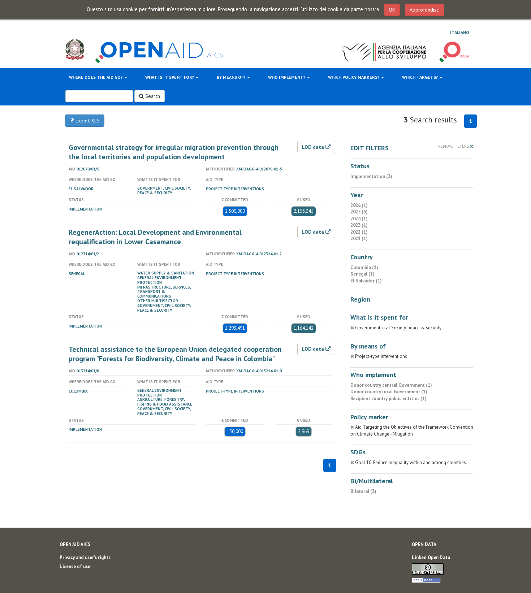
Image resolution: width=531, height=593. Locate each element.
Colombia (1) (364, 267)
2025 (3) (359, 212)
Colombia (78, 391)
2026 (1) (359, 205)
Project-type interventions (235, 188)
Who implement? (287, 77)
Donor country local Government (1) (388, 392)
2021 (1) (359, 238)
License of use (75, 566)
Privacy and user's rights (85, 557)
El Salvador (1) (366, 281)
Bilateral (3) (363, 491)
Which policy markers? (354, 77)
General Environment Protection (159, 280)
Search (152, 96)
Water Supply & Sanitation (165, 273)
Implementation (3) (371, 176)
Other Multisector (157, 300)
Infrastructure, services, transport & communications (164, 292)
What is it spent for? (170, 77)
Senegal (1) (362, 274)
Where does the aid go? (96, 77)
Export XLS (87, 120)
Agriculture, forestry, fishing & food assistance (164, 402)
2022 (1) (359, 232)
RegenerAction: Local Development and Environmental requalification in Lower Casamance (155, 237)
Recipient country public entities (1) (388, 398)
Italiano (459, 32)
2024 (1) (359, 219)
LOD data (313, 147)
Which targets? (420, 77)
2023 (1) (359, 225)
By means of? (231, 77)
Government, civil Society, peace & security (164, 190)
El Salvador (81, 188)
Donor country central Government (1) (391, 385)
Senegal (77, 273)
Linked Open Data (431, 557)
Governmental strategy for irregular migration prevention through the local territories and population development (174, 152)
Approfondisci (425, 10)
